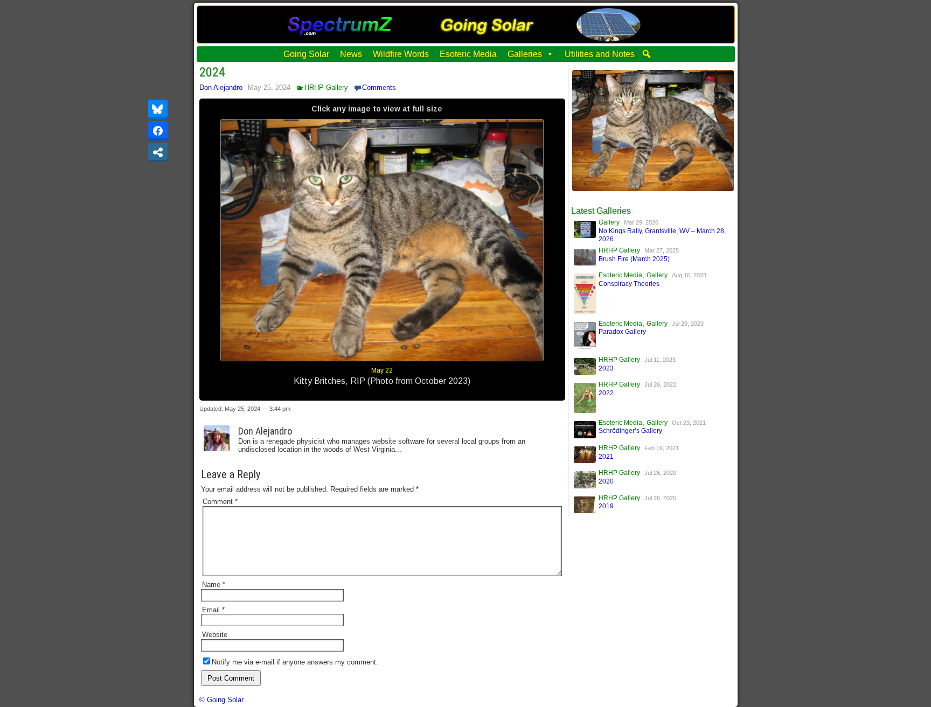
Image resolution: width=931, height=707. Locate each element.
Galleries (525, 54)
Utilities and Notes (600, 54)
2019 (606, 506)
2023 (606, 368)
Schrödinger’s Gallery (630, 431)
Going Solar (306, 54)
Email (213, 610)
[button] (647, 54)
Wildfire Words (401, 54)
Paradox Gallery (622, 331)
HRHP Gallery (326, 87)
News (351, 54)
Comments (379, 87)
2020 (606, 481)
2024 (212, 72)
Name (213, 584)
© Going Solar (221, 700)
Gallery (609, 222)
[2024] (653, 189)
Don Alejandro (220, 87)
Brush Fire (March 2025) (634, 259)
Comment (220, 502)
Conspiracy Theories (629, 284)
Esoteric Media (468, 54)
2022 (606, 393)
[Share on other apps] (158, 152)
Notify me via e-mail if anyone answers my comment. (295, 662)
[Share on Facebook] (158, 131)
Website (214, 635)
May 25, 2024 (269, 87)
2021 (606, 456)
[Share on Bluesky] (158, 109)
